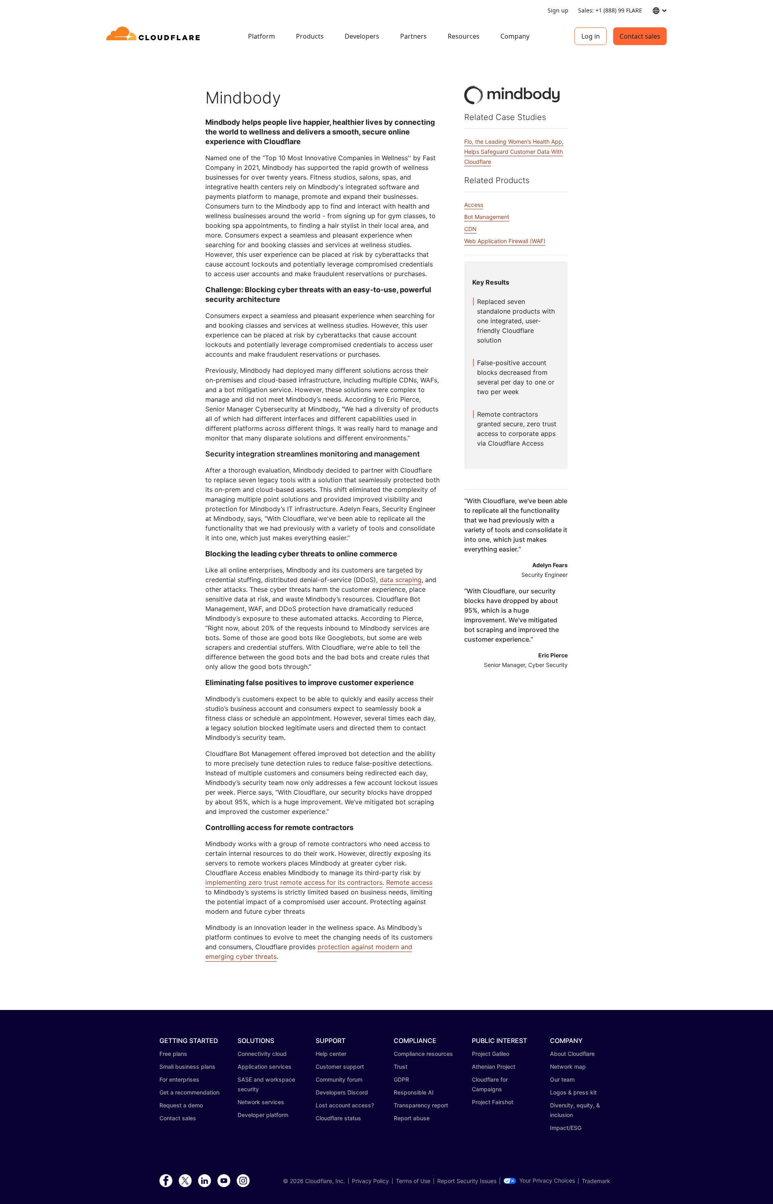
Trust (400, 1066)
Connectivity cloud (262, 1053)
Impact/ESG (565, 1127)
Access (473, 204)
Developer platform (263, 1114)
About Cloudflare (572, 1053)
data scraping (401, 580)
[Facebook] (165, 1181)
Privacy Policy (370, 1181)
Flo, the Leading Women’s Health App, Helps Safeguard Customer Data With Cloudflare (514, 151)
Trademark (596, 1181)
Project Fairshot (492, 1102)
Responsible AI (414, 1092)
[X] (185, 1181)
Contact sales (640, 36)
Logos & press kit (573, 1092)
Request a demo (181, 1105)
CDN (470, 228)
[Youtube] (223, 1181)
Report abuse (412, 1118)
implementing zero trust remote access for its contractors (293, 882)
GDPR (401, 1079)
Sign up (558, 10)
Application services (264, 1066)
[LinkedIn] (204, 1181)
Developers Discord (342, 1092)
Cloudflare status (338, 1118)
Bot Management (486, 216)
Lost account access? (345, 1105)
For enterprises (179, 1079)
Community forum (339, 1079)
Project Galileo (490, 1053)
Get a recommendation (189, 1092)
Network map (568, 1066)
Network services (261, 1102)
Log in (590, 36)
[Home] (154, 36)
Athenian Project (493, 1066)
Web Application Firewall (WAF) (505, 240)
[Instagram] (243, 1181)
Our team (562, 1079)
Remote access (409, 882)
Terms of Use (413, 1181)
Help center (331, 1053)
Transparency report (421, 1105)
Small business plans (187, 1066)
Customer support (340, 1066)
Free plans (173, 1053)
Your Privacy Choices (547, 1180)
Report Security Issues (466, 1181)
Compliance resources (423, 1053)
